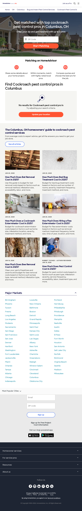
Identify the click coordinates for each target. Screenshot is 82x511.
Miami (7, 362)
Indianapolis (10, 381)
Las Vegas (34, 339)
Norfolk (57, 354)
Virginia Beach (60, 362)
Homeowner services (12, 451)
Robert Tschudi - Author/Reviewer (56, 260)
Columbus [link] (21, 10)
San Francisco (11, 335)
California (35, 493)
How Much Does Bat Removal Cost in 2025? (20, 178)
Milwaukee (58, 373)
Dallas (56, 331)
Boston (33, 312)
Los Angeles (10, 319)
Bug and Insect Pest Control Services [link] (41, 10)
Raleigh (33, 362)
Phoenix (8, 304)
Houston (58, 342)
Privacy (28, 493)
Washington (10, 350)
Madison (57, 370)
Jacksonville (10, 358)
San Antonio (59, 346)
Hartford (8, 346)
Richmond (58, 358)
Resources (7, 465)
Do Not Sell (43, 493)
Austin (56, 327)
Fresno (8, 312)
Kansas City (35, 331)
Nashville (58, 323)
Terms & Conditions (54, 498)
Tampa (8, 370)
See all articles (15, 144)
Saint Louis (34, 335)
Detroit (33, 315)
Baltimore (34, 308)
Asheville (33, 350)
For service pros (10, 458)
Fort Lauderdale (12, 354)
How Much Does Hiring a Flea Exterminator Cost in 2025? (56, 222)
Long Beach (10, 315)
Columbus (34, 377)
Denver (8, 342)
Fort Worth (59, 339)
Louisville (33, 300)
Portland (58, 300)
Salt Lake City (60, 350)
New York (34, 346)
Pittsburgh (58, 312)
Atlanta (8, 373)
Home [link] (7, 10)
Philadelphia (59, 308)
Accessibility (52, 494)
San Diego (9, 331)
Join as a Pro (67, 3)
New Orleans (35, 304)
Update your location (41, 114)
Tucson (8, 308)
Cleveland (34, 373)
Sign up (41, 415)
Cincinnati (34, 370)
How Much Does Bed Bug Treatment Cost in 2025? (55, 178)
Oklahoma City (36, 381)
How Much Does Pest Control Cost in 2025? (57, 267)
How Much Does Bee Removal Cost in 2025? (20, 265)
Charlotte (34, 354)
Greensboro (35, 358)
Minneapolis (35, 323)
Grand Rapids (35, 319)
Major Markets (13, 293)
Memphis (58, 319)
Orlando (8, 366)
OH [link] (13, 10)
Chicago (8, 377)
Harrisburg (58, 304)
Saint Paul (34, 327)
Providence (59, 315)
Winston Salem (36, 366)
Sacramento (10, 327)
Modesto (9, 323)
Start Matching (41, 45)
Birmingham (10, 300)
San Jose (9, 339)
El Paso (57, 335)
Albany (33, 342)
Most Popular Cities (10, 391)
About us (6, 472)
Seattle (57, 366)
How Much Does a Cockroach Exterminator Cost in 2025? (20, 222)
